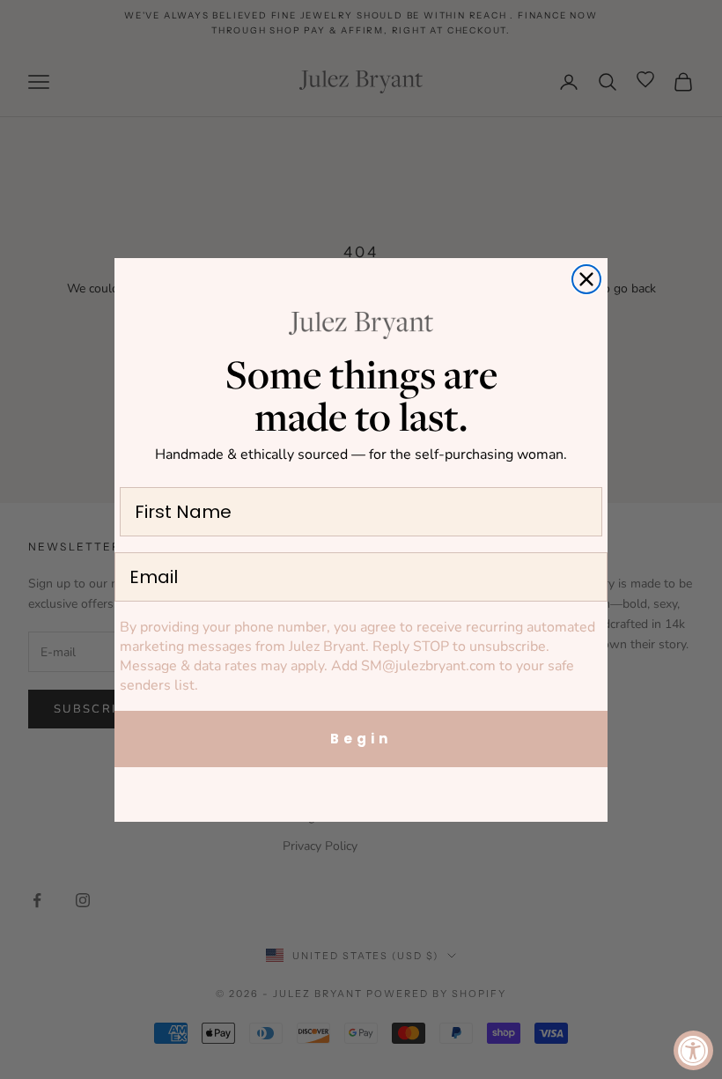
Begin (361, 738)
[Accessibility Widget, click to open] (693, 1050)
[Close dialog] (586, 279)
